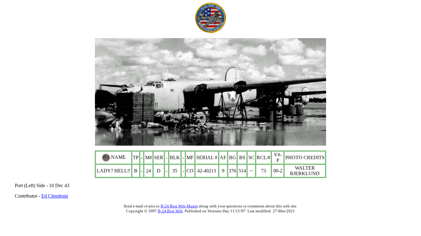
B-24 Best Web (170, 211)
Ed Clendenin (54, 196)
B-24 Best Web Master (179, 206)
